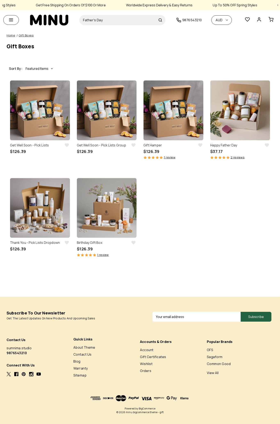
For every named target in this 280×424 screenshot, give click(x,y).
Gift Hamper (152, 145)
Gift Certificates (153, 357)
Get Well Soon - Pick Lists (29, 145)
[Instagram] (31, 374)
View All (213, 373)
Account (147, 350)
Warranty (80, 368)
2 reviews (238, 157)
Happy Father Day (223, 145)
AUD (219, 20)
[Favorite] (247, 20)
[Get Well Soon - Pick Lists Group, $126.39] (107, 110)
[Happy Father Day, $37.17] (240, 110)
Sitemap (80, 375)
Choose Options (40, 171)
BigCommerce (147, 408)
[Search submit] (160, 20)
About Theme (84, 347)
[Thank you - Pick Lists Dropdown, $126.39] (40, 208)
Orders (145, 371)
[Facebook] (16, 374)
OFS (210, 350)
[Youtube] (38, 374)
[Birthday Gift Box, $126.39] (107, 208)
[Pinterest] (24, 374)
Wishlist (146, 364)
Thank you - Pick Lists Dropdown (35, 242)
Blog (77, 361)
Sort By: (15, 68)
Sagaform (215, 357)
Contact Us (82, 354)
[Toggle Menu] (11, 20)
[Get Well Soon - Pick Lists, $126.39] (40, 110)
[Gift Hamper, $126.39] (173, 110)
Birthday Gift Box (89, 242)
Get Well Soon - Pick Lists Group (101, 145)
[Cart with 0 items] (273, 20)
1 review (169, 157)
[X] (9, 374)
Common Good (219, 364)
